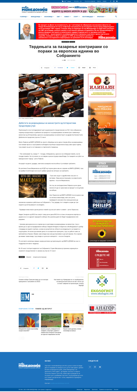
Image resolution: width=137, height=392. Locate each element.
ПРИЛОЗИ (100, 16)
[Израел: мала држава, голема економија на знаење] (73, 320)
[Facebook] (110, 1)
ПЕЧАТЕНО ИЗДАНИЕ (90, 1)
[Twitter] (38, 268)
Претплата (95, 389)
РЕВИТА (99, 1)
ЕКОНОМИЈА (48, 16)
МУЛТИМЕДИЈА (87, 16)
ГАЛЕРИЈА (23, 16)
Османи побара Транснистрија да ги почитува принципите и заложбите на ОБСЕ (33, 280)
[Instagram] (113, 1)
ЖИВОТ (66, 16)
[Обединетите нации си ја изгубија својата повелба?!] (29, 320)
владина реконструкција (39, 257)
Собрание (28, 257)
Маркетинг (87, 389)
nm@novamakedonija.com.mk (60, 383)
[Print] (47, 268)
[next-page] (23, 338)
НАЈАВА (104, 1)
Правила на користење (105, 389)
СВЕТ (58, 16)
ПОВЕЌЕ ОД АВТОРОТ (43, 309)
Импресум (79, 389)
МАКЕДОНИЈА (35, 16)
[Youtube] (116, 1)
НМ (65, 60)
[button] (116, 17)
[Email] (42, 268)
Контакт (116, 389)
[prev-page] (20, 338)
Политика (72, 41)
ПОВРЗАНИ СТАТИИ (26, 309)
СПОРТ (76, 16)
